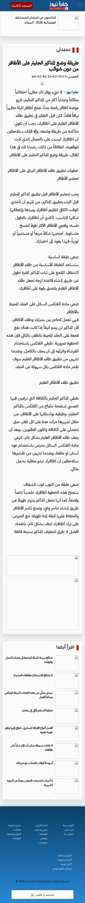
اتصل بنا (69, 834)
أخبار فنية (66, 864)
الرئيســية (68, 825)
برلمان (43, 838)
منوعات (43, 843)
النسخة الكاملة (21, 6)
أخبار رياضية (14, 834)
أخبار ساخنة (65, 855)
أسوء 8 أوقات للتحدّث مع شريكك (34, 763)
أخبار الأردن (41, 825)
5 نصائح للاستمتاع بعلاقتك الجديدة (33, 675)
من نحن (69, 830)
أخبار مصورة (65, 860)
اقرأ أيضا (65, 647)
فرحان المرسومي (62, 868)
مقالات (17, 830)
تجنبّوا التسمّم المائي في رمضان (37, 710)
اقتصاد (43, 834)
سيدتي (63, 50)
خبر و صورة (14, 825)
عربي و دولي (40, 830)
